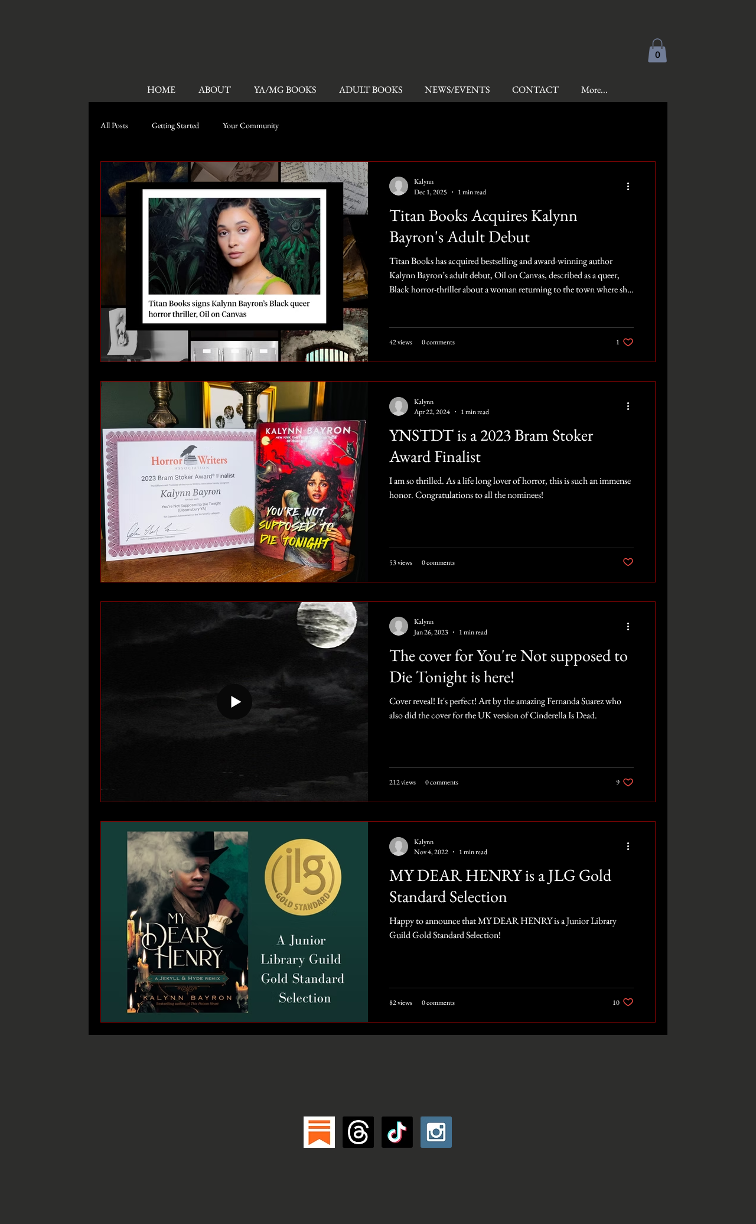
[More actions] (632, 186)
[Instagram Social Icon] (436, 1132)
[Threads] (358, 1132)
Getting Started (175, 126)
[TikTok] (397, 1132)
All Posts (114, 126)
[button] (657, 50)
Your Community (251, 126)
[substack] (319, 1132)
